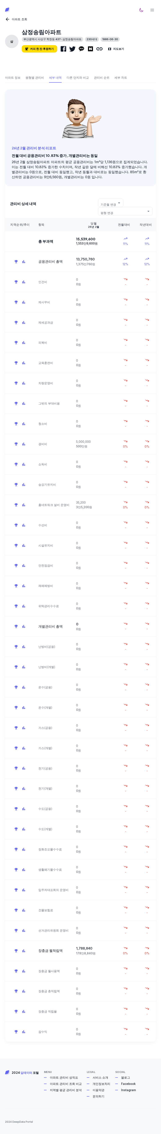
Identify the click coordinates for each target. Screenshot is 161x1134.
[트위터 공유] (72, 49)
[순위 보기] (16, 261)
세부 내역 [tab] (55, 77)
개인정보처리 (101, 1083)
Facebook (128, 1083)
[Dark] (141, 10)
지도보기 (118, 48)
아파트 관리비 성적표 (64, 1077)
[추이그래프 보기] (23, 261)
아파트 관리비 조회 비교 (66, 1083)
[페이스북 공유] (63, 49)
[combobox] (110, 203)
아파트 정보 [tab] (13, 77)
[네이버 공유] (90, 49)
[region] (80, 630)
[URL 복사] (99, 49)
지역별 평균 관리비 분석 (66, 1090)
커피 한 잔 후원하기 (42, 48)
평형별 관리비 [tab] (35, 77)
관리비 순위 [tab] (101, 77)
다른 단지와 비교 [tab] (78, 77)
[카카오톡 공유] (81, 49)
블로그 (125, 1077)
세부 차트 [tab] (120, 77)
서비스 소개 (100, 1077)
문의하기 (98, 1096)
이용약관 (98, 1090)
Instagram (128, 1090)
